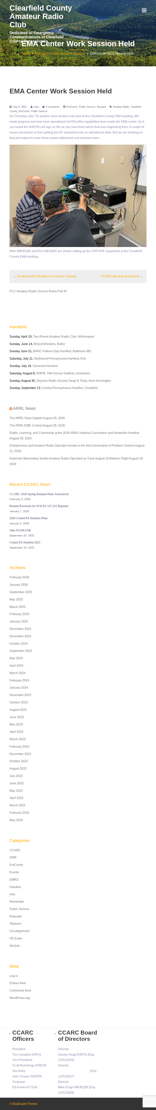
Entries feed (18, 983)
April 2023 (16, 731)
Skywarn (79, 53)
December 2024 (20, 628)
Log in (14, 976)
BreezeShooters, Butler (49, 344)
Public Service (60, 53)
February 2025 (19, 614)
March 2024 (17, 673)
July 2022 (16, 776)
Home (27, 53)
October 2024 (19, 643)
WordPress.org (20, 997)
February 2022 (19, 812)
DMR (13, 857)
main (36, 106)
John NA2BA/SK (20, 530)
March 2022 (17, 805)
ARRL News (24, 408)
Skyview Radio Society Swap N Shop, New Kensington (73, 380)
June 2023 (17, 717)
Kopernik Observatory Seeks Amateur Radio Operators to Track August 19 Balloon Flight (69, 458)
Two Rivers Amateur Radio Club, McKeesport (63, 336)
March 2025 (17, 606)
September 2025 (21, 592)
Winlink (15, 945)
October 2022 (19, 761)
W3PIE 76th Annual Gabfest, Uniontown (63, 373)
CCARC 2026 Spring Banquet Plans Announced (39, 494)
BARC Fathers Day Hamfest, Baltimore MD (62, 351)
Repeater (16, 916)
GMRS (14, 879)
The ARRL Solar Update (26, 418)
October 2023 (19, 702)
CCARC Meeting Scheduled (120, 276)
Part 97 (62, 291)
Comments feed (20, 990)
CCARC (15, 850)
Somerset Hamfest (45, 366)
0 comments (53, 106)
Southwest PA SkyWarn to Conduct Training (46, 276)
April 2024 (16, 665)
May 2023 (16, 724)
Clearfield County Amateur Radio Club (41, 16)
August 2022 (18, 768)
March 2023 (17, 739)
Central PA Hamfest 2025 (25, 542)
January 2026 (19, 584)
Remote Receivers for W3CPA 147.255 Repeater (39, 506)
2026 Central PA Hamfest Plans (29, 518)
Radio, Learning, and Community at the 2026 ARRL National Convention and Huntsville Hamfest (74, 432)
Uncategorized (19, 931)
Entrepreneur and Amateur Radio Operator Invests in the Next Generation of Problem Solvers (72, 445)
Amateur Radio (121, 106)
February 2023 (19, 746)
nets (12, 894)
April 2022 (16, 798)
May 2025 (16, 599)
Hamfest (15, 887)
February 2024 (19, 680)
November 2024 (20, 636)
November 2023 (20, 695)
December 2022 (20, 754)
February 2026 (19, 577)
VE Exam (16, 938)
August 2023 (18, 709)
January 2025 (19, 621)
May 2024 (16, 658)
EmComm (41, 53)
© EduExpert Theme (23, 1103)
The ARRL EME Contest (26, 425)
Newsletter (17, 901)
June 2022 (17, 783)
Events (14, 872)
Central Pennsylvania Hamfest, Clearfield (70, 388)
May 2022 (16, 790)
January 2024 (19, 687)
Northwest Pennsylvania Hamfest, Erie (60, 358)
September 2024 (21, 650)
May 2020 (16, 820)
